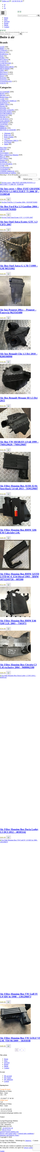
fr (4, 6)
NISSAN (3, 149)
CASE (2, 99)
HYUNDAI (4, 59)
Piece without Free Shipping (9, 155)
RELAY (2, 157)
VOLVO (3, 83)
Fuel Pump (7, 142)
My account (8, 1076)
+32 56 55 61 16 (17, 1)
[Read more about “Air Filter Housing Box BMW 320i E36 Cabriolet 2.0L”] (8, 538)
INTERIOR (4, 122)
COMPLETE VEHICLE (8, 101)
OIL (1, 151)
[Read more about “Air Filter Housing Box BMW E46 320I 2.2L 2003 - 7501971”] (8, 629)
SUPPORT (3, 162)
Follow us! (5, 1)
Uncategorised (4, 167)
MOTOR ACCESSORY (12, 32)
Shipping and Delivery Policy (9, 1135)
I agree (2, 1151)
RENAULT (4, 74)
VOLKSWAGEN (6, 81)
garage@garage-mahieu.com (9, 1132)
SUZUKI (3, 78)
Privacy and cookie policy (8, 1133)
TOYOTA (3, 79)
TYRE (2, 166)
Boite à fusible (8, 137)
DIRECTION (4, 104)
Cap (5, 139)
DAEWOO (3, 102)
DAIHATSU (4, 54)
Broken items (4, 97)
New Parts (3, 147)
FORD (2, 58)
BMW (2, 49)
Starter (6, 144)
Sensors (2, 160)
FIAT (1, 56)
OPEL (2, 70)
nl (4, 4)
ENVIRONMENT (6, 113)
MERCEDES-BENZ (7, 67)
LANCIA (3, 61)
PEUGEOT (4, 72)
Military (2, 126)
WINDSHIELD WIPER (8, 173)
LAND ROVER (5, 63)
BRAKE (3, 95)
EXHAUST (4, 115)
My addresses (8, 1079)
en (5, 8)
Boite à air (7, 135)
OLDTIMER (4, 153)
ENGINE (3, 108)
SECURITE (4, 158)
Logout (6, 1081)
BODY (2, 93)
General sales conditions (26, 1133)
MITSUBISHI (4, 68)
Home (6, 18)
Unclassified (4, 169)
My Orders (7, 1078)
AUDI (2, 47)
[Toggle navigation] (3, 13)
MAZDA (3, 65)
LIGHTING (4, 124)
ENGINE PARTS (6, 112)
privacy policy (28, 1147)
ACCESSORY (5, 92)
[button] (8, 215)
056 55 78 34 (6, 1130)
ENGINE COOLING (7, 110)
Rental (6, 23)
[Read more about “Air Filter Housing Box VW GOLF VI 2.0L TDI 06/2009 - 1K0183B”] (8, 1046)
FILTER (3, 117)
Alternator (7, 133)
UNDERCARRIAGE (7, 171)
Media (6, 25)
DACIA (2, 52)
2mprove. (28, 1140)
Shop (5, 19)
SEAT (2, 76)
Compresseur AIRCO (11, 140)
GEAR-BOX (4, 119)
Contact (6, 27)
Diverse (2, 106)
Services (7, 21)
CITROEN (3, 50)
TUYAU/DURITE (6, 164)
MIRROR (3, 128)
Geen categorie (5, 121)
